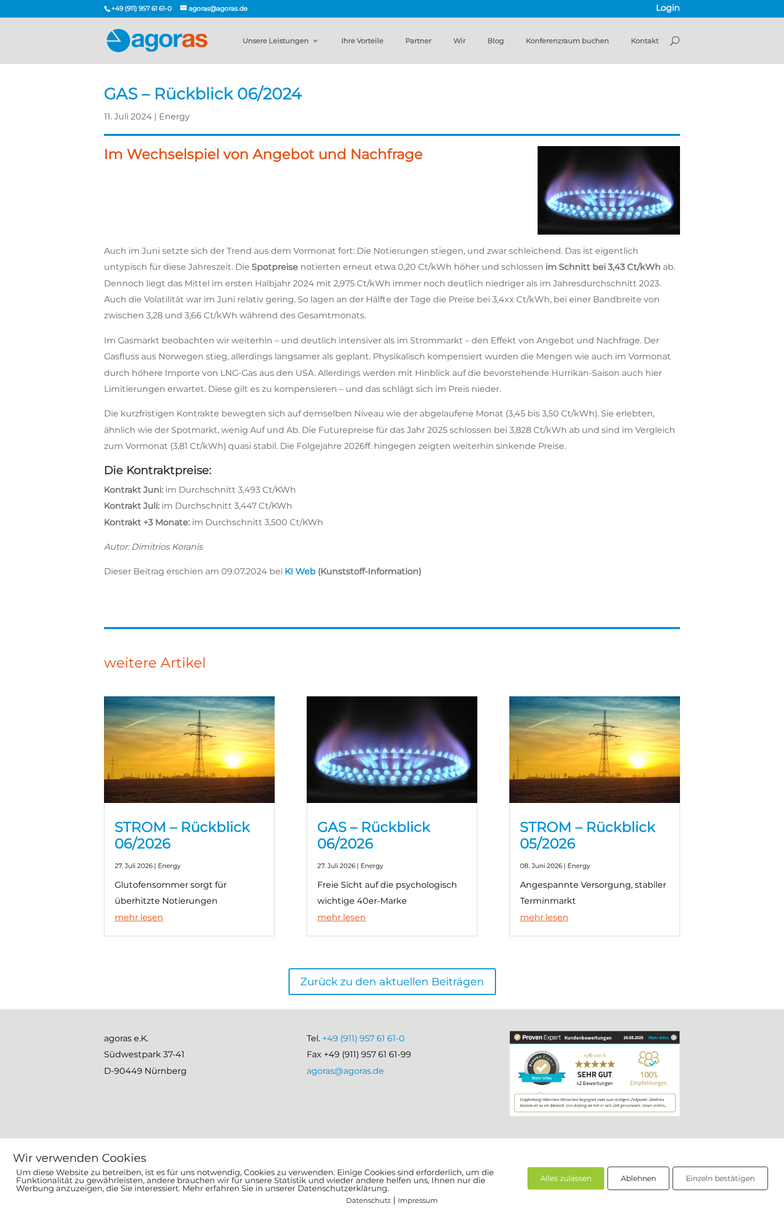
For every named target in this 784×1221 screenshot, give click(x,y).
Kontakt (645, 40)
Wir (459, 40)
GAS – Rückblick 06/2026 (373, 835)
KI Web (300, 571)
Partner (418, 40)
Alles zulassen (565, 1178)
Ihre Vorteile (362, 40)
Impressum (418, 1200)
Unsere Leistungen (276, 40)
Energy (174, 116)
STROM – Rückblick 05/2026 (587, 835)
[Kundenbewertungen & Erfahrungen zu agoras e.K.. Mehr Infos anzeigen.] (594, 1113)
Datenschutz (368, 1200)
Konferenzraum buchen (567, 40)
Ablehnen (638, 1178)
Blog (495, 40)
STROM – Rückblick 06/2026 (182, 835)
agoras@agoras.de (345, 1071)
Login (668, 9)
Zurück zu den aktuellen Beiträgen (392, 981)
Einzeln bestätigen (720, 1178)
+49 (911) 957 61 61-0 (363, 1038)
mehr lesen (139, 917)
